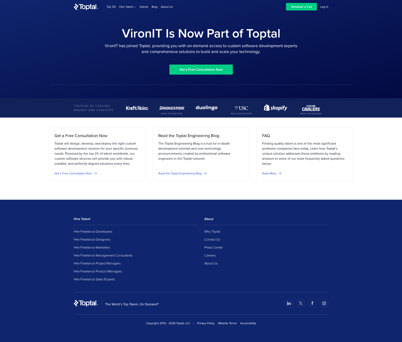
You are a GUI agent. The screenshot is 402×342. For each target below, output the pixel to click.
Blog (154, 7)
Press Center (213, 247)
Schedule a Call (301, 7)
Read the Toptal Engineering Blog (180, 173)
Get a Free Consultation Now (201, 69)
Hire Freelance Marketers (92, 247)
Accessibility (248, 323)
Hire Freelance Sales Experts (94, 279)
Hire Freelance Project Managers (97, 263)
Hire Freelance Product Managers (98, 271)
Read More (269, 173)
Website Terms (227, 323)
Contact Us (212, 239)
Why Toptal (212, 231)
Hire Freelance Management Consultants (103, 255)
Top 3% (111, 7)
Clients (143, 7)
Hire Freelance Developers (93, 231)
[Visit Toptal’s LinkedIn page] (289, 303)
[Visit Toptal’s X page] (300, 303)
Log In (324, 7)
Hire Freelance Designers (92, 239)
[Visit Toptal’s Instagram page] (324, 303)
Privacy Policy (206, 323)
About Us (167, 7)
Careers (210, 255)
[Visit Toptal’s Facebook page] (312, 303)
